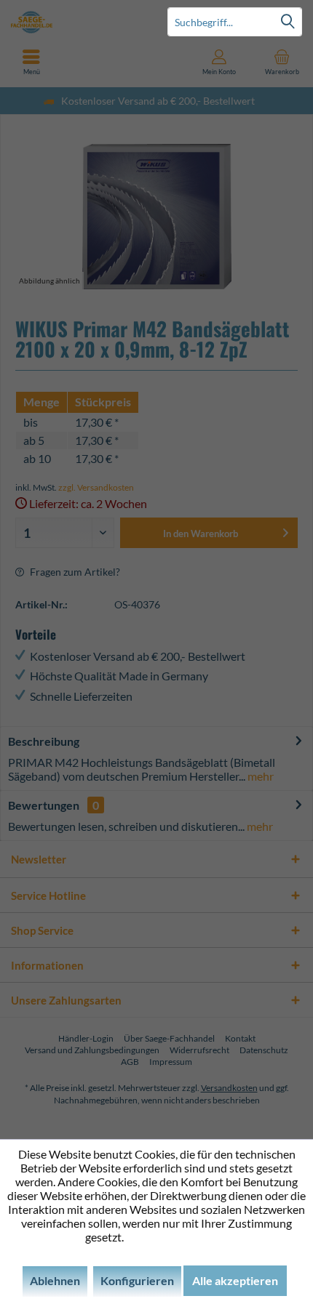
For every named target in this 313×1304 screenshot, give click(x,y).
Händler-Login (86, 1038)
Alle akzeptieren (235, 1280)
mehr (259, 776)
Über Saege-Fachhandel (169, 1038)
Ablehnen (55, 1280)
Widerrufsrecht (199, 1050)
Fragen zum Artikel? (74, 572)
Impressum (170, 1061)
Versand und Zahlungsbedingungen (92, 1050)
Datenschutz (263, 1050)
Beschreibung (43, 741)
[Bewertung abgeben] (156, 382)
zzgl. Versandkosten (96, 487)
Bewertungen (43, 805)
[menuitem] (281, 61)
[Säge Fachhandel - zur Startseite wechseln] (78, 21)
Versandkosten (229, 1087)
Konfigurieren (137, 1280)
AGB (130, 1061)
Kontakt (240, 1038)
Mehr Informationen (177, 1237)
